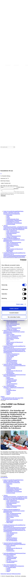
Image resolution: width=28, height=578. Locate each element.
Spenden (8, 391)
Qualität (18, 228)
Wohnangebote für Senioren (12, 245)
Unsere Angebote (13, 239)
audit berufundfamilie (11, 381)
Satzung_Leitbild (9, 387)
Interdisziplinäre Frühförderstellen (14, 220)
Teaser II (6, 376)
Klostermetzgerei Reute (11, 361)
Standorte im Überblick (11, 237)
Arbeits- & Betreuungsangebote (13, 236)
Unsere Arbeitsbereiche (11, 230)
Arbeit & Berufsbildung (6, 226)
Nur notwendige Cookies (14, 317)
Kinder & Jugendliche (8, 211)
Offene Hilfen (9, 251)
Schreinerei (8, 359)
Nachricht (16, 188)
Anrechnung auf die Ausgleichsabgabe (14, 256)
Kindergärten (9, 215)
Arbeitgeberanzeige (18, 374)
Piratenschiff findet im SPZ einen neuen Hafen (12, 397)
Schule (7, 216)
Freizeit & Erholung (7, 364)
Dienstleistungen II (11, 351)
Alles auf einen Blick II (11, 229)
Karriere (5, 374)
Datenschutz (3, 573)
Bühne (16, 238)
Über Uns (5, 386)
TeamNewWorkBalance (11, 360)
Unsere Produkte (10, 356)
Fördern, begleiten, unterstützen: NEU (13, 212)
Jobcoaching (9, 234)
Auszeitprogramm (10, 373)
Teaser (10, 213)
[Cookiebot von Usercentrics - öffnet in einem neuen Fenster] (20, 260)
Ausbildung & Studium (11, 379)
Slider (18, 211)
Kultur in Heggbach (10, 368)
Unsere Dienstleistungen (11, 355)
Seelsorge (8, 392)
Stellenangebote (9, 378)
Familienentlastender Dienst (12, 219)
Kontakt (15, 211)
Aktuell (8, 394)
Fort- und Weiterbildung (11, 363)
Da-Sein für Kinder (10, 224)
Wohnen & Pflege (7, 238)
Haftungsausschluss (16, 573)
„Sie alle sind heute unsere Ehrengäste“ (9, 399)
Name (2, 187)
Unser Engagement (12, 228)
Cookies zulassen (14, 308)
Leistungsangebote (16, 255)
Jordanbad (8, 369)
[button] (3, 396)
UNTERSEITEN (16, 213)
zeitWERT (8, 382)
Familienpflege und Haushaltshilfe (14, 223)
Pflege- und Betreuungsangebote (13, 242)
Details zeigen (19, 304)
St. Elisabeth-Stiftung (11, 390)
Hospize (8, 247)
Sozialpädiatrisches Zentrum (12, 221)
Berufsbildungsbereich (11, 233)
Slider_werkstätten (18, 226)
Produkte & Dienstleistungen (10, 252)
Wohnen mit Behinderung (12, 243)
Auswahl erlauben (14, 312)
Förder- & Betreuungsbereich (13, 232)
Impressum (8, 573)
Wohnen (8, 217)
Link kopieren (4, 476)
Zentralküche (9, 357)
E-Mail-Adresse (20, 187)
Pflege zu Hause (10, 246)
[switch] (24, 289)
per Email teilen (4, 477)
